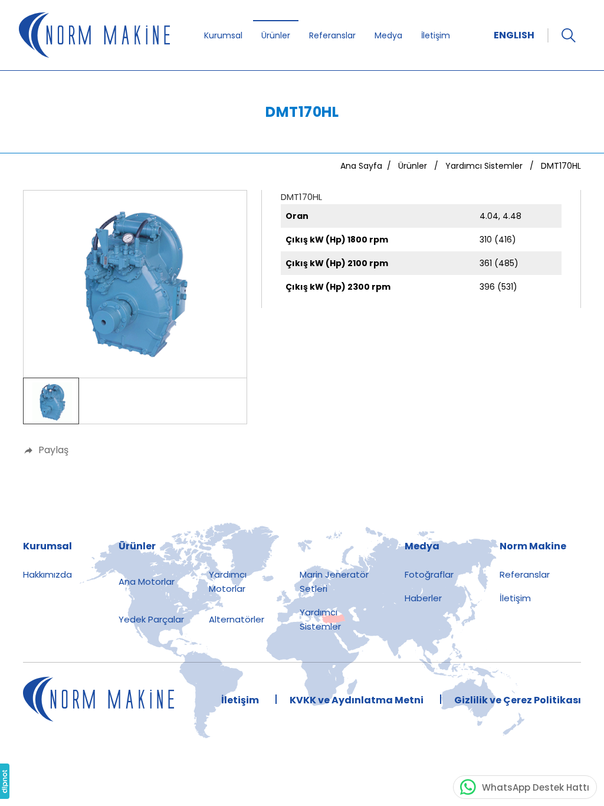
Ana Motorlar (147, 581)
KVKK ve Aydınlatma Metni (357, 700)
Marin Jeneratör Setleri (334, 581)
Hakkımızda (47, 574)
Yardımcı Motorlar (228, 581)
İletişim (435, 35)
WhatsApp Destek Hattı (535, 787)
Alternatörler (236, 619)
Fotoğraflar (429, 574)
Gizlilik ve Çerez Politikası (517, 700)
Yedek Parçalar (151, 619)
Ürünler (275, 35)
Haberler (423, 598)
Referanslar (332, 35)
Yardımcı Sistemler (320, 619)
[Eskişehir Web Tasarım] (4, 781)
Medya (388, 35)
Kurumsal (223, 35)
